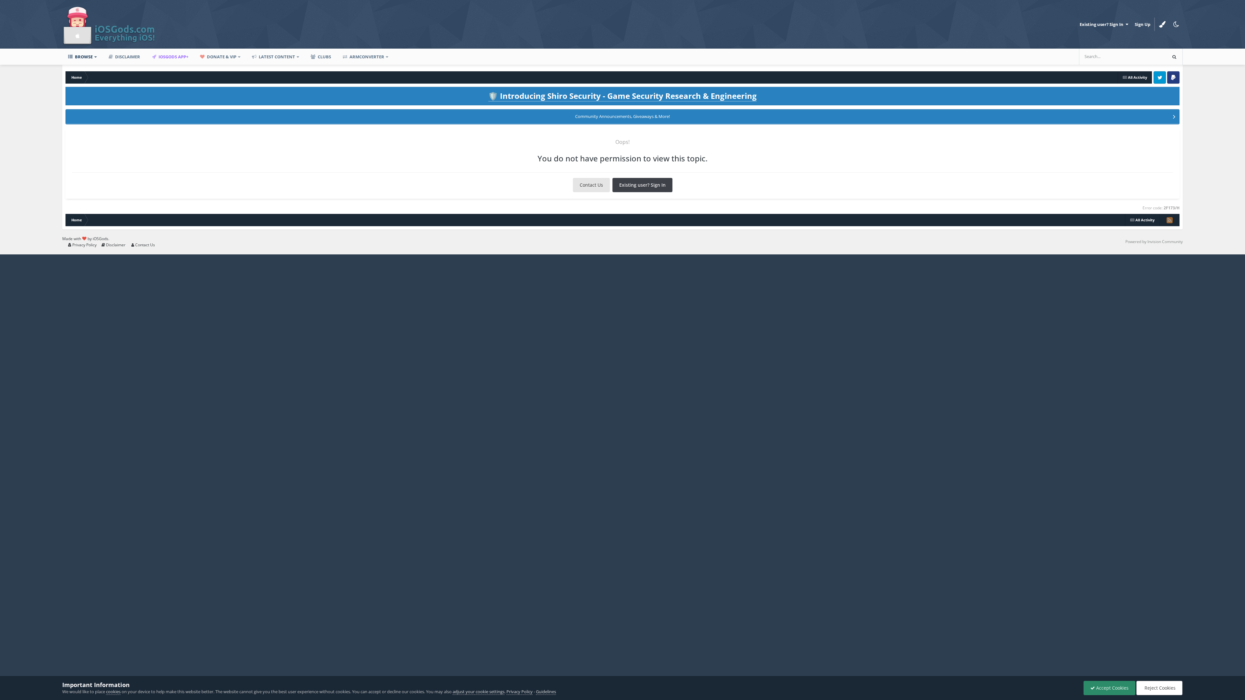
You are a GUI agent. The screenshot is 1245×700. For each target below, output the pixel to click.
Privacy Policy (84, 245)
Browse (83, 57)
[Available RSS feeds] (1169, 220)
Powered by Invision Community (1154, 241)
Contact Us (591, 185)
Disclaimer (127, 57)
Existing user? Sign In (1102, 24)
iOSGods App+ (173, 57)
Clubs (324, 57)
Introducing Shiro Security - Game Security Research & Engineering (622, 95)
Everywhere (1146, 56)
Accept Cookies (1112, 688)
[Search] (1174, 57)
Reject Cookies (1159, 688)
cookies (113, 691)
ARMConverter (366, 57)
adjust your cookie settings (478, 691)
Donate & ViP (221, 57)
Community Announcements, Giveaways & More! (622, 116)
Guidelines (546, 691)
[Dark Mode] (1176, 24)
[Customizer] (1162, 24)
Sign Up (1142, 24)
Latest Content (276, 57)
